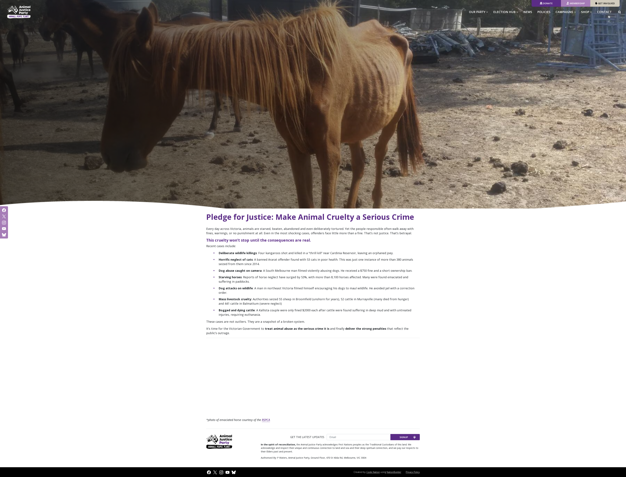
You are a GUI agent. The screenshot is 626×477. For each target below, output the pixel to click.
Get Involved (606, 3)
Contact (604, 12)
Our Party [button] (477, 12)
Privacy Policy (413, 472)
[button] (619, 11)
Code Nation (373, 472)
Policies (543, 12)
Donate (547, 3)
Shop (585, 12)
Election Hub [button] (504, 12)
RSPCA (266, 420)
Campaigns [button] (567, 12)
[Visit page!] (4, 210)
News (527, 12)
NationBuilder (394, 472)
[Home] (19, 12)
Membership (577, 3)
